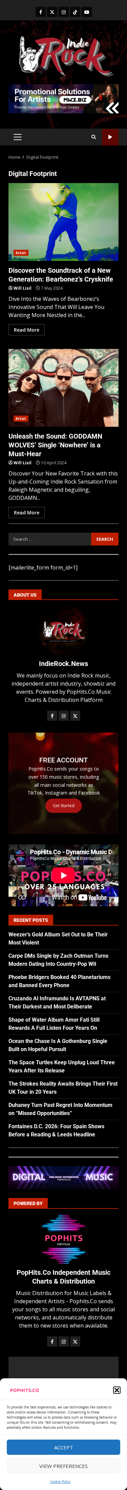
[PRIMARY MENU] (17, 137)
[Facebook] (41, 12)
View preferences (63, 1466)
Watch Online (110, 137)
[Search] (93, 137)
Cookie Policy (60, 1481)
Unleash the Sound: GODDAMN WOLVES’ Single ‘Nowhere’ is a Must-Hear (63, 388)
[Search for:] (49, 539)
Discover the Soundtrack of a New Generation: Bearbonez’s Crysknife (63, 222)
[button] (116, 1390)
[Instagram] (64, 12)
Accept (63, 1447)
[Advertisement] (63, 98)
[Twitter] (52, 12)
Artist (21, 252)
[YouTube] (87, 12)
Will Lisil (22, 288)
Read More (26, 330)
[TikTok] (75, 12)
